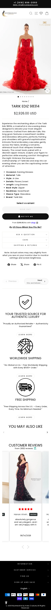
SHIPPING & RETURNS (25, 245)
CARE (25, 240)
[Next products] (47, 432)
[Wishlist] (41, 13)
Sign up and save (24, 582)
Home (24, 101)
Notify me (27, 216)
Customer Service (25, 570)
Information (25, 564)
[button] (23, 547)
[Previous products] (3, 432)
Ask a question (25, 235)
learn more (26, 334)
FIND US (24, 576)
